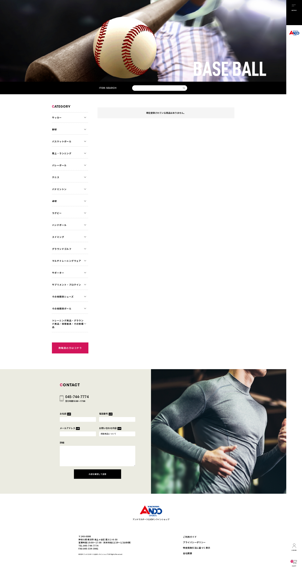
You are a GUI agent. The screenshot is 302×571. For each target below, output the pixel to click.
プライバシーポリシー (194, 542)
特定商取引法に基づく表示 (196, 547)
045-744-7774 (77, 397)
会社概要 (187, 553)
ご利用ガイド (190, 536)
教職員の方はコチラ (70, 348)
